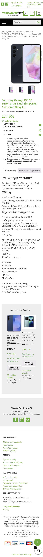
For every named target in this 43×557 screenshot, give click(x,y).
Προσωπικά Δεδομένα (11, 465)
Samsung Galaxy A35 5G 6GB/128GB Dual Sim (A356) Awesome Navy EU (19, 103)
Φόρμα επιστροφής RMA (12, 486)
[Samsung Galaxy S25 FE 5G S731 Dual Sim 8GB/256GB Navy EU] (14, 323)
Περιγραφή (10, 170)
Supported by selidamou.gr (21, 555)
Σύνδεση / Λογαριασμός (12, 442)
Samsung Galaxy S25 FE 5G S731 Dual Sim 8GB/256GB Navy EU (14, 340)
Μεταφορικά (8, 480)
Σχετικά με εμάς (16, 3)
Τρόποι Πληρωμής (10, 477)
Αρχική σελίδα (8, 32)
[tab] (10, 170)
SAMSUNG (17, 34)
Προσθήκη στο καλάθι (14, 368)
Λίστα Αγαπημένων (10, 448)
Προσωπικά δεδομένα (35, 3)
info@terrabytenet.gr (11, 507)
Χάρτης (6, 509)
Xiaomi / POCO (28, 344)
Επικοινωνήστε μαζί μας (13, 463)
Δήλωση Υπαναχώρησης (12, 489)
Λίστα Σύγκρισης (9, 451)
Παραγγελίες (8, 445)
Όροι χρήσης (16, 6)
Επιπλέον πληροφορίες (30, 170)
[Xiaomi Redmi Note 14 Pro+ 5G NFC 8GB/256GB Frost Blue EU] (29, 322)
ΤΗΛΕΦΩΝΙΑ (20, 32)
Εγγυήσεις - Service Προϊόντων (15, 483)
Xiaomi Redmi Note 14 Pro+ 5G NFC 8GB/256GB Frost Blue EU (28, 336)
